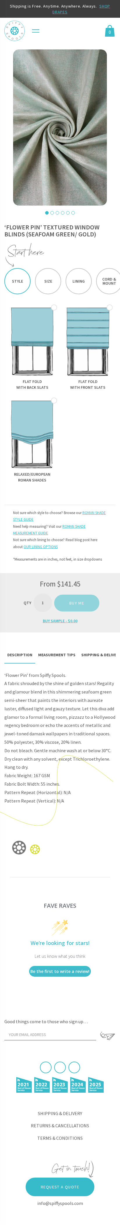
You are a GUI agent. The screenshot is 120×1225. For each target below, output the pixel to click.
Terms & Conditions (60, 1138)
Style (17, 281)
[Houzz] (74, 1067)
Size (48, 281)
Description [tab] (19, 654)
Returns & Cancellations (60, 1125)
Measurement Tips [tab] (56, 654)
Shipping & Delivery (60, 1113)
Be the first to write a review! (59, 971)
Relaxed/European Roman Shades (32, 477)
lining (79, 281)
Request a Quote (60, 1187)
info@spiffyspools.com (60, 1203)
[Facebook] (46, 1067)
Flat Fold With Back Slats (32, 384)
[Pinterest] (60, 1067)
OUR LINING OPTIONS (41, 546)
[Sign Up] (107, 1036)
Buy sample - (60, 620)
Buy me (76, 603)
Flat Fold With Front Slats (87, 384)
